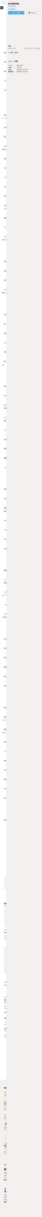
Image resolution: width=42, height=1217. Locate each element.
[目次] (4, 2)
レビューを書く (16, 13)
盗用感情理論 (13, 3)
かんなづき (12, 6)
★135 (6, 1151)
